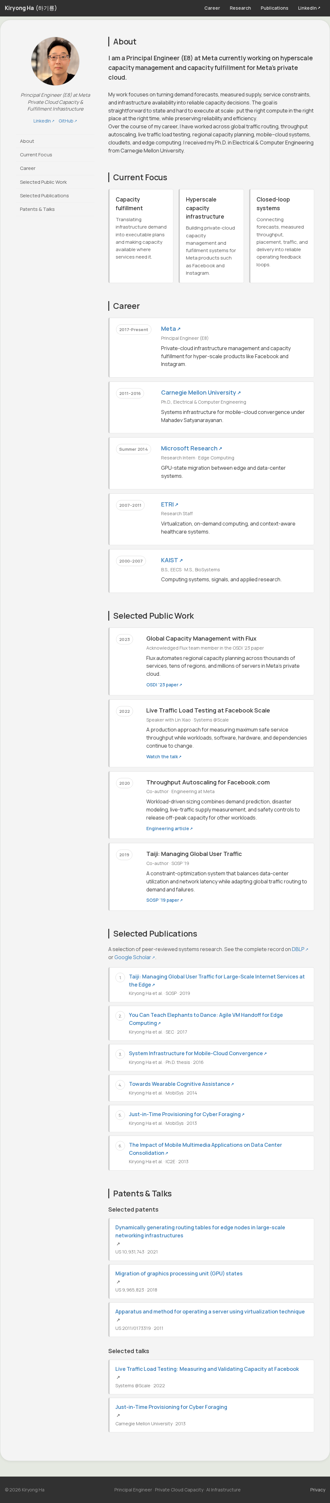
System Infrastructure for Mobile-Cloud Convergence (198, 1053)
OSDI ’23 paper (164, 685)
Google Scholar (134, 957)
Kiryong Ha (31, 8)
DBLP (300, 949)
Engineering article (169, 828)
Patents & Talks (37, 209)
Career (212, 8)
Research (240, 8)
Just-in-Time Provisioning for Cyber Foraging (187, 1114)
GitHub (68, 121)
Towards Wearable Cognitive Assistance (181, 1083)
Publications (274, 8)
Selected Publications (44, 195)
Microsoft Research (191, 448)
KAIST (172, 560)
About (27, 141)
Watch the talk (163, 756)
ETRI (170, 504)
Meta (171, 328)
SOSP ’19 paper (164, 900)
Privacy (317, 1490)
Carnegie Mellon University (201, 392)
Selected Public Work (43, 182)
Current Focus (36, 154)
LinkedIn (309, 8)
